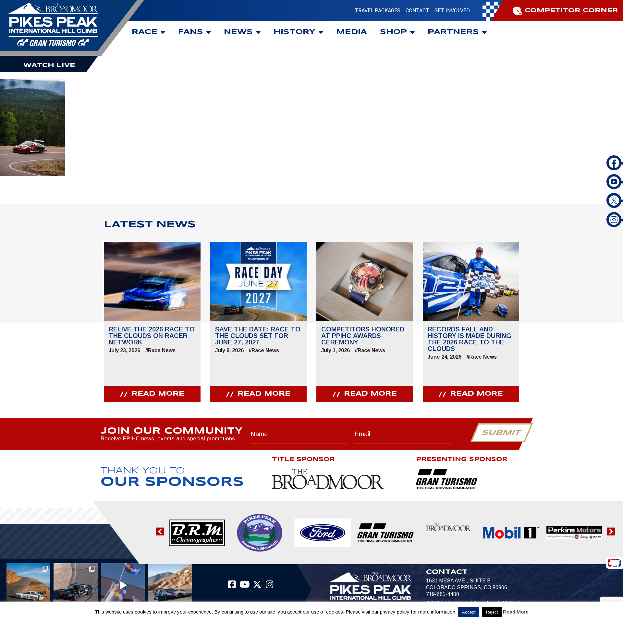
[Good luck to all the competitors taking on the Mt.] (28, 585)
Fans (190, 32)
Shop (393, 32)
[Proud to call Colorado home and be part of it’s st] (170, 585)
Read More (516, 612)
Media (351, 32)
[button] (160, 531)
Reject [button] (492, 612)
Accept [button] (468, 612)
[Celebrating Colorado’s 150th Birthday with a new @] (123, 585)
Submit (501, 432)
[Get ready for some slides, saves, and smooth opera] (76, 585)
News (238, 32)
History (294, 32)
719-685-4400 (442, 594)
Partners (453, 32)
